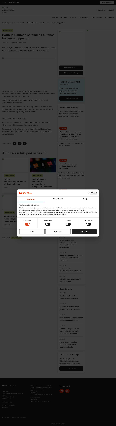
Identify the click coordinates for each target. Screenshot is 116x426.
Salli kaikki (84, 232)
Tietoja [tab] (85, 199)
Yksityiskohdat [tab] (58, 199)
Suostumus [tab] (31, 199)
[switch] (47, 224)
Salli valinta (58, 232)
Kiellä (32, 232)
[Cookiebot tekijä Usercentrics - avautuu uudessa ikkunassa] (89, 193)
